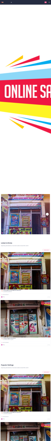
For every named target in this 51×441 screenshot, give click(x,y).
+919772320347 (5, 342)
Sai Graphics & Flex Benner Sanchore (10, 229)
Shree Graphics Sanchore (9, 338)
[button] (47, 214)
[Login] (46, 2)
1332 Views (7, 301)
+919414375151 (5, 294)
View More (46, 250)
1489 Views (7, 253)
